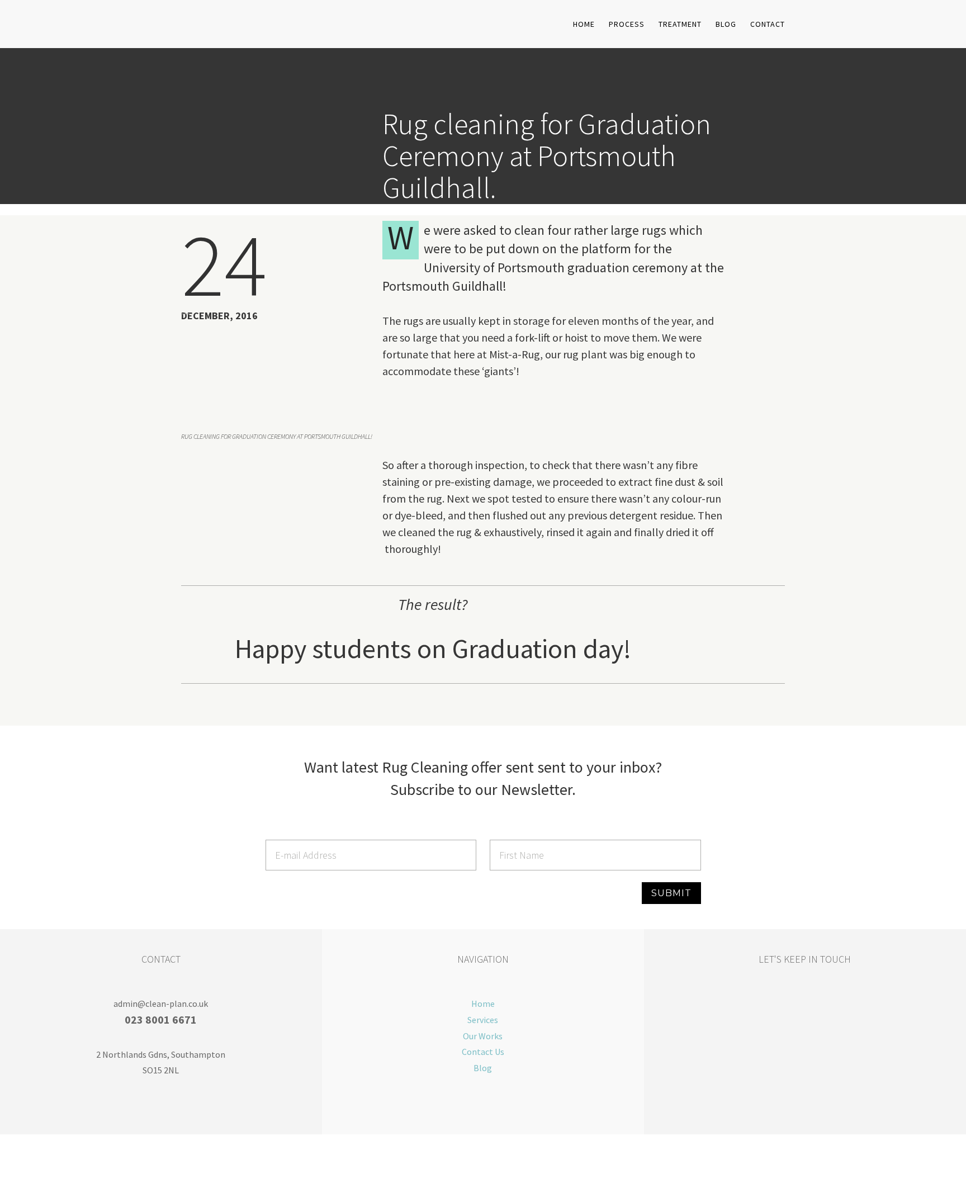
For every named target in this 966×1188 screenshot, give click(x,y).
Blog (726, 24)
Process (627, 24)
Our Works (483, 1036)
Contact (767, 24)
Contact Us (483, 1051)
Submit (671, 893)
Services (482, 1019)
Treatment (680, 24)
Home (584, 24)
